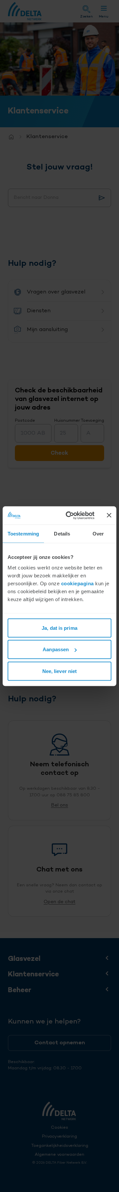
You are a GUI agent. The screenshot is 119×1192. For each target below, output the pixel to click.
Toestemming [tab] (23, 533)
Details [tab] (62, 533)
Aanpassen (56, 649)
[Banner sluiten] (109, 515)
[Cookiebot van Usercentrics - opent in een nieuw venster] (70, 515)
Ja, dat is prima (59, 627)
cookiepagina (77, 583)
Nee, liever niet (59, 671)
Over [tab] (98, 533)
